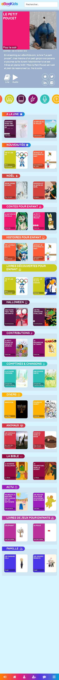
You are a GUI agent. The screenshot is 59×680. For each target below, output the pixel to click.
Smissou (36, 197)
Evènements (37, 136)
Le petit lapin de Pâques (36, 216)
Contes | (7, 51)
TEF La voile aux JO (10, 246)
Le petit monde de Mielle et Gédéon (9, 343)
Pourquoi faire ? (37, 403)
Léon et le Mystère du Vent (38, 154)
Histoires (7, 228)
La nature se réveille (10, 215)
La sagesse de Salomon (10, 465)
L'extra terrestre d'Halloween (38, 311)
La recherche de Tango (38, 342)
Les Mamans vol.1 (10, 557)
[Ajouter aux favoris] (44, 76)
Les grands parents (38, 557)
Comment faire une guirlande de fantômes (9, 124)
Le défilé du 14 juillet (38, 122)
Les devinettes (9, 539)
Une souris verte (38, 372)
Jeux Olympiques (8, 165)
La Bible (7, 478)
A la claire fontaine (9, 372)
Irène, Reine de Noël (10, 184)
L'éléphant (9, 525)
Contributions (9, 324)
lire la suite (36, 68)
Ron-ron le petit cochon (37, 446)
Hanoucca (9, 402)
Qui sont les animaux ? (9, 446)
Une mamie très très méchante (9, 311)
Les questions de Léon (37, 165)
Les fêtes (8, 416)
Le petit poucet (10, 16)
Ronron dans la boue (36, 435)
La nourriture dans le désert (38, 466)
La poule (37, 525)
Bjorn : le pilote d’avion (37, 281)
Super (7, 570)
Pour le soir (10, 47)
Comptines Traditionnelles (10, 384)
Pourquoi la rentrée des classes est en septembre (10, 498)
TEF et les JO (9, 153)
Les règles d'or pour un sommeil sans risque (38, 497)
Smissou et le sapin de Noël (38, 185)
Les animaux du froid (10, 434)
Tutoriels (7, 136)
